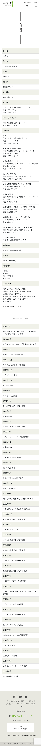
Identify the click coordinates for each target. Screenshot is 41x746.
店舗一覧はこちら (20, 720)
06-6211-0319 (21, 715)
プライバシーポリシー (13, 736)
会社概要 (25, 735)
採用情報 (32, 735)
